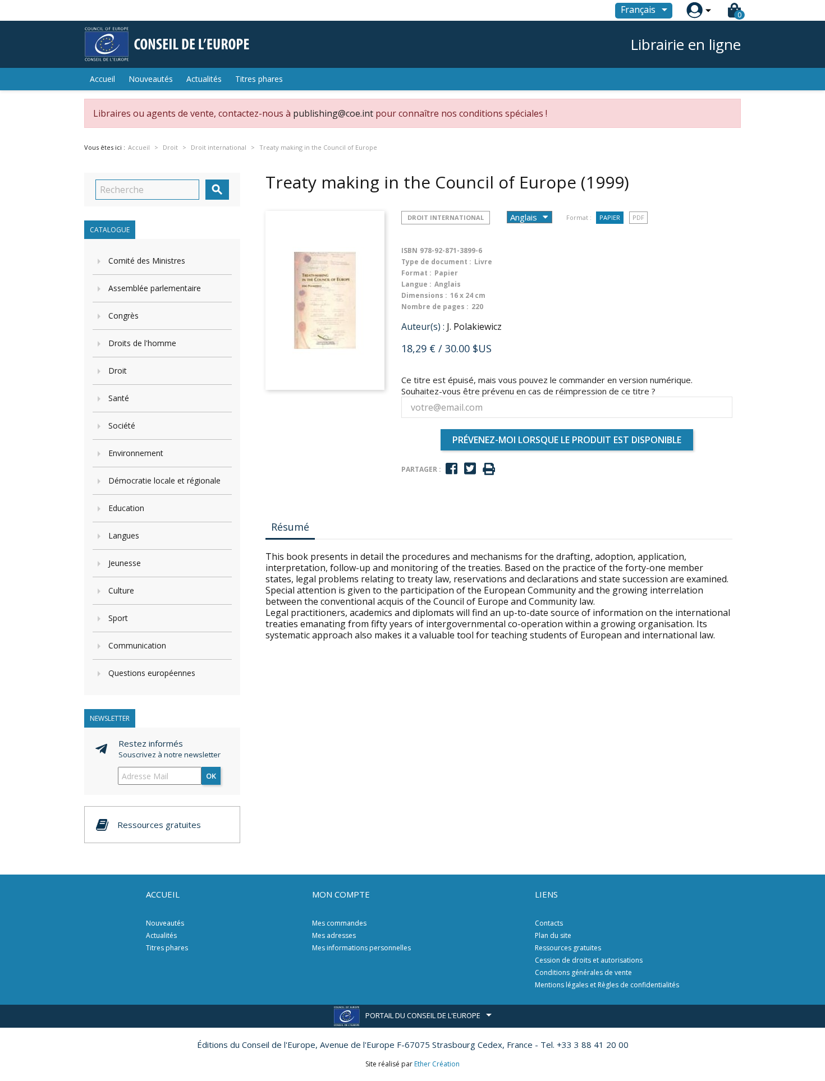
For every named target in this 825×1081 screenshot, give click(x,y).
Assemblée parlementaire (154, 288)
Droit (117, 370)
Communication (137, 645)
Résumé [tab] (290, 526)
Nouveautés (151, 78)
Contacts (549, 923)
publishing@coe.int (333, 113)
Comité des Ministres (146, 260)
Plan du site (553, 935)
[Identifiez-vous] (694, 10)
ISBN (409, 250)
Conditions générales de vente (583, 972)
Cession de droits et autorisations (589, 960)
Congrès (123, 315)
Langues (123, 535)
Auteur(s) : (422, 326)
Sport (118, 618)
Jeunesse (124, 563)
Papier (609, 217)
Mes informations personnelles (361, 948)
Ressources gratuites (568, 948)
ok (211, 776)
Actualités (204, 78)
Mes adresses (334, 935)
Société (121, 425)
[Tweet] (470, 469)
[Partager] (451, 469)
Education (126, 508)
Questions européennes (151, 673)
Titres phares (259, 78)
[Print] (489, 469)
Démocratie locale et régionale (164, 480)
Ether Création (437, 1064)
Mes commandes (339, 923)
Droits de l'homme (142, 343)
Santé (118, 398)
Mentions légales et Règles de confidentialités (607, 985)
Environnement (135, 453)
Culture (121, 590)
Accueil (102, 78)
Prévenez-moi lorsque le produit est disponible (566, 440)
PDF (638, 217)
